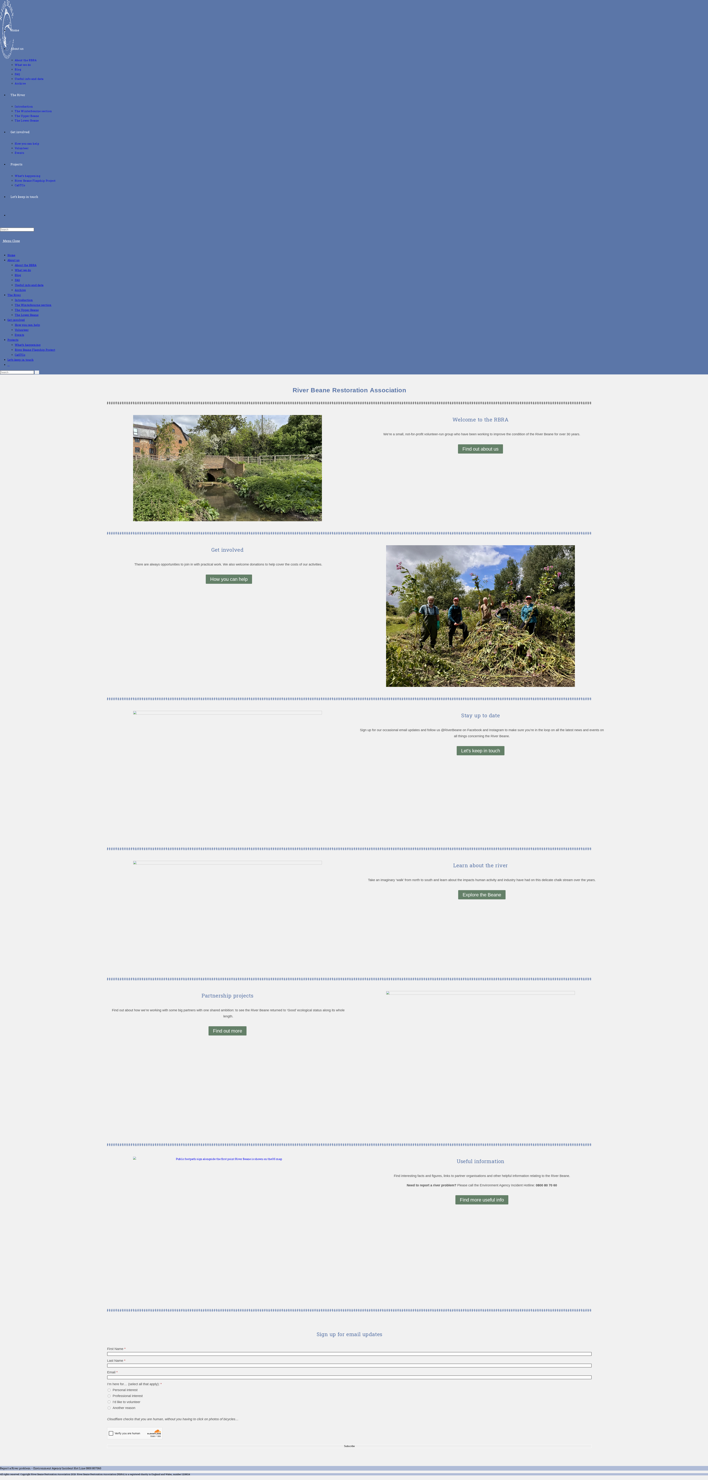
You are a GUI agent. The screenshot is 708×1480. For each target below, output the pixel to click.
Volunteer (22, 330)
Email (112, 1372)
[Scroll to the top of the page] (1, 1477)
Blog (18, 275)
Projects (12, 340)
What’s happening (28, 345)
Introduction (24, 300)
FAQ (17, 280)
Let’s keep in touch (20, 360)
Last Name (116, 1361)
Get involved (16, 320)
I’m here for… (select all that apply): (134, 1384)
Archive (20, 290)
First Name (116, 1349)
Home (11, 255)
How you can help (27, 325)
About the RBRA (26, 265)
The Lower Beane (27, 315)
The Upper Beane (27, 310)
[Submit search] (37, 372)
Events (19, 335)
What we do (23, 270)
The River (14, 295)
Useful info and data (29, 285)
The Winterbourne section (33, 305)
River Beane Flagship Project (35, 350)
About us (13, 260)
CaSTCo (20, 355)
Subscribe (349, 1446)
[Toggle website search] (11, 215)
